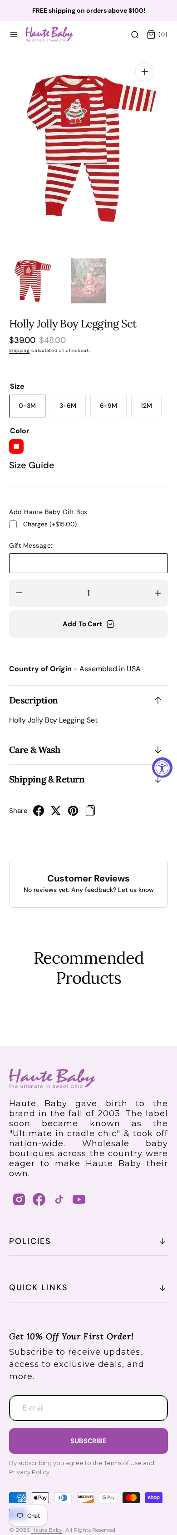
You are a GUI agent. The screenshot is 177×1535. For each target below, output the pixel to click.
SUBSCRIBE (88, 1441)
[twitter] (55, 813)
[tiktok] (59, 1199)
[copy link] (90, 813)
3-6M (72, 409)
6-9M (113, 409)
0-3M (32, 409)
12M (151, 409)
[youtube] (79, 1199)
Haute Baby (47, 1529)
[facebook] (38, 813)
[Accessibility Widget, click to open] (162, 768)
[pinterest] (73, 813)
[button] (13, 34)
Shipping (19, 350)
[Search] (134, 34)
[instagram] (19, 1199)
